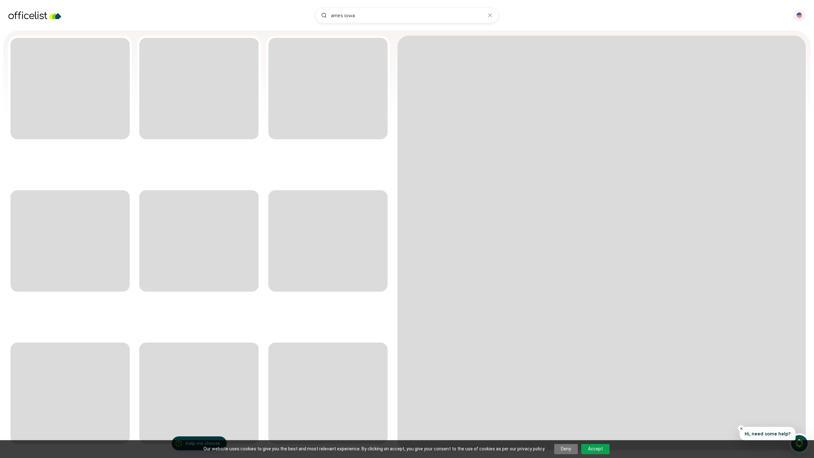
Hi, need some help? (767, 434)
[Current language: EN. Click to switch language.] (799, 15)
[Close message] (741, 428)
